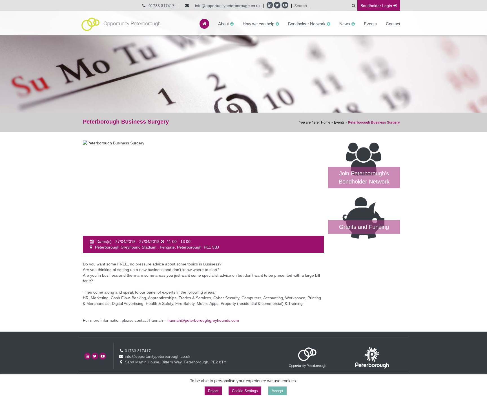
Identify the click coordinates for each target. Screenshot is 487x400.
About (223, 23)
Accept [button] (277, 391)
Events (370, 23)
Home (325, 122)
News (344, 23)
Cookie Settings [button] (245, 391)
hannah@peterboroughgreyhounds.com (203, 320)
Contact (393, 23)
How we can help (258, 23)
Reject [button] (213, 391)
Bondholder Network (307, 23)
